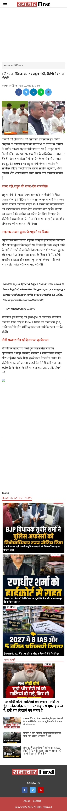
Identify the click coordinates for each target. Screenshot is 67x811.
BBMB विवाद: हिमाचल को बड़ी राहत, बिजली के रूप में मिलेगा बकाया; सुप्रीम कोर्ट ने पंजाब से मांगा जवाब (43, 721)
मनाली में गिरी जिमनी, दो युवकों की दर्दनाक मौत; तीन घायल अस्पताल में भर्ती (42, 734)
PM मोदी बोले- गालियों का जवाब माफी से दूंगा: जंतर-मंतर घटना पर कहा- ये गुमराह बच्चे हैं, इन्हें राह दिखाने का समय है (33, 706)
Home (7, 65)
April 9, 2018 (27, 309)
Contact (37, 801)
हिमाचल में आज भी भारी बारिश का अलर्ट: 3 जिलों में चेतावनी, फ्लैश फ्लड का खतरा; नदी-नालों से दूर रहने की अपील (42, 751)
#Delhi (6, 300)
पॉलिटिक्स (16, 65)
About (27, 801)
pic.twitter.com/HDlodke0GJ (27, 300)
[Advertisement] (33, 32)
